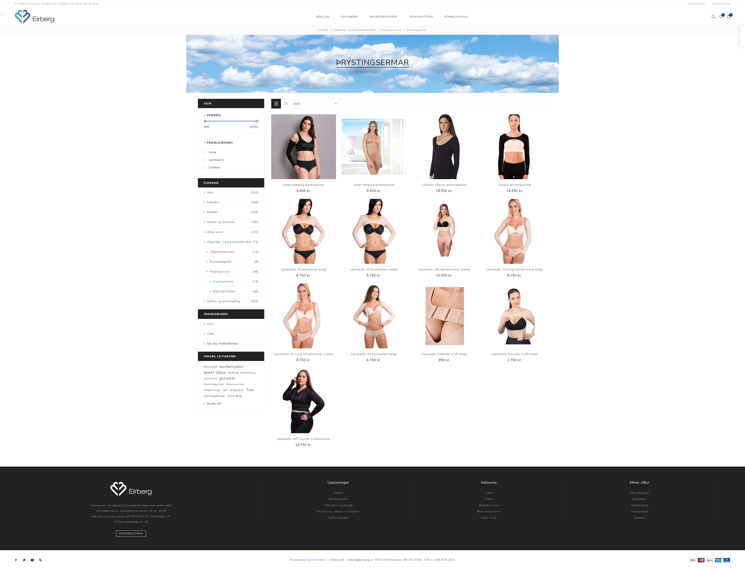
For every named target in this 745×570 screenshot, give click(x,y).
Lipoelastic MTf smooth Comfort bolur (303, 439)
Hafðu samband (338, 518)
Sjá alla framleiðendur (223, 343)
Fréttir (489, 499)
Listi (286, 103)
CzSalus (214, 167)
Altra (210, 324)
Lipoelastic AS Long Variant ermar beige (514, 269)
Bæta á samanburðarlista (296, 147)
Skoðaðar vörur (489, 505)
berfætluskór (232, 366)
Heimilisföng (639, 505)
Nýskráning (696, 3)
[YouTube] (32, 560)
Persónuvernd (338, 499)
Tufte (210, 334)
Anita (212, 152)
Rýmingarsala (235, 384)
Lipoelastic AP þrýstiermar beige (304, 269)
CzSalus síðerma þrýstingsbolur (444, 185)
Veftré (338, 493)
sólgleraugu (212, 390)
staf (225, 390)
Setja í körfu (311, 147)
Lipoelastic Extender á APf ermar (515, 354)
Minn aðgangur (640, 493)
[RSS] (40, 560)
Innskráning (721, 3)
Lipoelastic (216, 160)
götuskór (227, 378)
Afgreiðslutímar (131, 533)
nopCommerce (316, 560)
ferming (233, 373)
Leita (489, 493)
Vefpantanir (639, 499)
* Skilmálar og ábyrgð (338, 505)
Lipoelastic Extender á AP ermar (444, 354)
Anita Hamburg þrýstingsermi (303, 185)
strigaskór (237, 390)
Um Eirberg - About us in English (338, 511)
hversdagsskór (214, 384)
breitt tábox (215, 372)
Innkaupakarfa (640, 511)
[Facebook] (16, 560)
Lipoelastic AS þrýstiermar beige (374, 354)
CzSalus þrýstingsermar (514, 185)
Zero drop (234, 396)
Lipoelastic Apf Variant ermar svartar (444, 269)
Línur (276, 103)
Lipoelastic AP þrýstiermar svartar (374, 269)
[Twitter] (24, 560)
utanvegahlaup (214, 396)
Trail (250, 390)
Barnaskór (211, 367)
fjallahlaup (248, 373)
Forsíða (323, 30)
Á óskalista (304, 147)
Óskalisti (639, 518)
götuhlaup (210, 378)
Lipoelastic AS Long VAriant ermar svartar (303, 354)
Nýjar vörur (489, 518)
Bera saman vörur (489, 511)
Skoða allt (214, 403)
